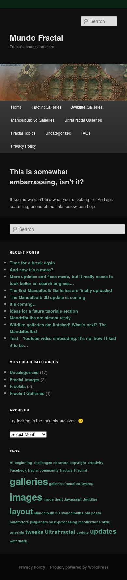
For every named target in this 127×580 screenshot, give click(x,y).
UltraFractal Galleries (83, 120)
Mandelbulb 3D (47, 512)
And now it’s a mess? (31, 269)
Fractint (80, 470)
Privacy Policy (23, 146)
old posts (93, 512)
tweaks (34, 531)
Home (16, 107)
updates (103, 531)
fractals (66, 470)
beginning (23, 462)
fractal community (43, 470)
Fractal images (24, 379)
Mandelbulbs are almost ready (40, 318)
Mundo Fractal (36, 37)
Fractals (18, 386)
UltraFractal (60, 531)
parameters (19, 521)
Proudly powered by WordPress (79, 567)
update (83, 532)
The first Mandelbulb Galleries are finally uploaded (61, 290)
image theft (53, 499)
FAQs (85, 133)
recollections (89, 521)
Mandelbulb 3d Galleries (33, 120)
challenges (43, 462)
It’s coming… (23, 304)
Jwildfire (90, 499)
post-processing (63, 521)
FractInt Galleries (47, 107)
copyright (78, 462)
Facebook (18, 470)
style (106, 521)
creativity (95, 462)
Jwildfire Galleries (87, 107)
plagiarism (39, 521)
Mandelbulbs (72, 512)
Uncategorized (58, 133)
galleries (29, 481)
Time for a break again (32, 263)
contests (60, 462)
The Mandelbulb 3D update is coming (47, 297)
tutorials (17, 532)
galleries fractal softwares (71, 483)
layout (21, 511)
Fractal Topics (23, 133)
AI (11, 462)
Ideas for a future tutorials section (44, 311)
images (26, 497)
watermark (18, 540)
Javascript (73, 499)
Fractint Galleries (27, 393)
